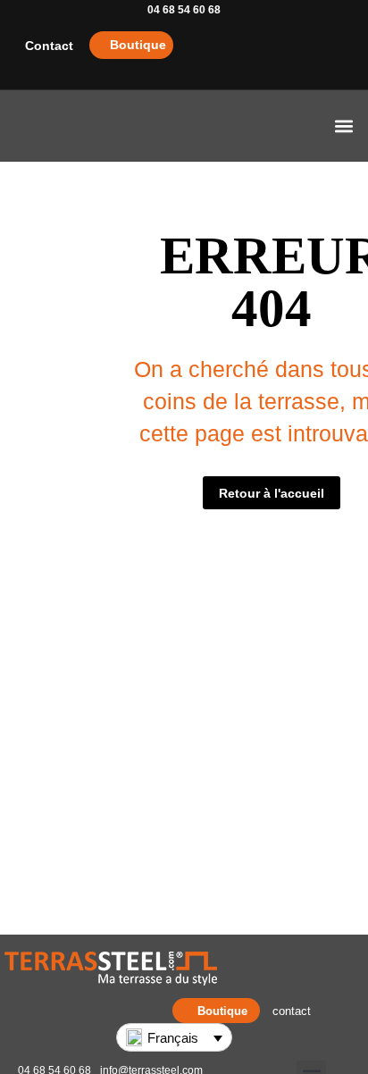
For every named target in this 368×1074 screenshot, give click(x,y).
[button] (344, 126)
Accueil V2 (128, 126)
